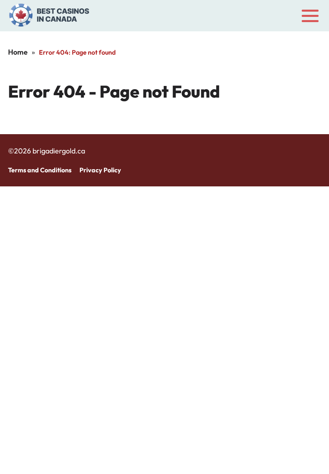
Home (18, 52)
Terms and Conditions (39, 170)
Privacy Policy (100, 170)
